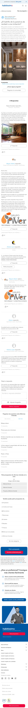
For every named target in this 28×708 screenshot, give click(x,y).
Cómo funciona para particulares (8, 665)
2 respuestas (4, 450)
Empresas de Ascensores (6, 649)
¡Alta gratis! (18, 1)
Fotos (2, 654)
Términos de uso (6, 685)
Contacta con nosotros (5, 675)
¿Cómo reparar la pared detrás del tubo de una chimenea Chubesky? (13, 446)
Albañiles (3, 659)
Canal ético (3, 673)
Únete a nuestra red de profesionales (14, 599)
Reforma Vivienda (7, 487)
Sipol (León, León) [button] (11, 321)
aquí (14, 560)
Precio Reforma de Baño (6, 646)
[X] (9, 678)
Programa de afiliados (5, 674)
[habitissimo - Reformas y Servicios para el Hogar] (6, 6)
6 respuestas (4, 82)
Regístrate (3, 667)
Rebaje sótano (5, 423)
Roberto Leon (10, 247)
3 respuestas (4, 432)
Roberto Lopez (11, 349)
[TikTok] (15, 678)
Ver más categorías (14, 541)
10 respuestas (4, 426)
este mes (20, 418)
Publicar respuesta (14, 406)
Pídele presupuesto (7, 266)
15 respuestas (4, 441)
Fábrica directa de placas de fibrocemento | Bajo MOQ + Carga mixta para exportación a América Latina (14, 462)
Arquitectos (3, 660)
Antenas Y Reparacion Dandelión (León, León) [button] (13, 248)
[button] (14, 645)
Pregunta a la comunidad (14, 90)
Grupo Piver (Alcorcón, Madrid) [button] (10, 165)
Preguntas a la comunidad (6, 653)
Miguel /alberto (11, 163)
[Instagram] (2, 678)
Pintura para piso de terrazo (8, 430)
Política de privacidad (7, 688)
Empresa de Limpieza (5, 650)
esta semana (7, 418)
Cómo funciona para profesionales (8, 668)
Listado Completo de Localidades (8, 661)
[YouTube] (12, 678)
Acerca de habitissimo (5, 671)
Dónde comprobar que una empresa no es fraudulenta (12, 437)
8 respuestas (4, 456)
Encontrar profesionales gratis (14, 552)
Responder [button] (15, 145)
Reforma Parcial (7, 484)
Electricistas (3, 658)
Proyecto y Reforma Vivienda (10, 491)
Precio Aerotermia (5, 647)
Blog (2, 652)
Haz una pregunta (21, 11)
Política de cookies (6, 691)
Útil (4, 235)
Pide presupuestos (14, 705)
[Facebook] (5, 678)
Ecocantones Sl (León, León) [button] (11, 351)
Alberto (11, 320)
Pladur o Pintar (5, 454)
